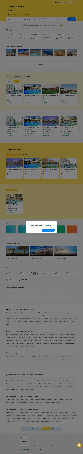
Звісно (48, 230)
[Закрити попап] (54, 223)
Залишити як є (35, 230)
